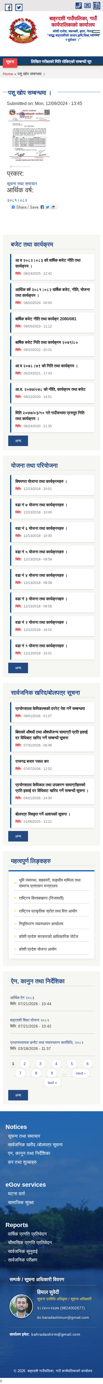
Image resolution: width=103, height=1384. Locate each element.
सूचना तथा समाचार (22, 183)
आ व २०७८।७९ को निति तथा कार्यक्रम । (46, 365)
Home (8, 74)
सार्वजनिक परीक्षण (22, 1260)
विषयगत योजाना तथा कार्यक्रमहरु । (41, 481)
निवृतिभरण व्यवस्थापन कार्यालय (41, 923)
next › (81, 1073)
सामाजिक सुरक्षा (21, 1202)
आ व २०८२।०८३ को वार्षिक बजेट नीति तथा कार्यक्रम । (47, 263)
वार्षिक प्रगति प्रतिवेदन (27, 1234)
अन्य (18, 441)
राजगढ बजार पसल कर (32, 761)
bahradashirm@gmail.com (55, 1334)
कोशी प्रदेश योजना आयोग (38, 949)
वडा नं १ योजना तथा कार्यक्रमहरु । (41, 645)
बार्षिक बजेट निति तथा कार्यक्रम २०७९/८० (46, 342)
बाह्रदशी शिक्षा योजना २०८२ (29, 1020)
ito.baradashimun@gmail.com (63, 1317)
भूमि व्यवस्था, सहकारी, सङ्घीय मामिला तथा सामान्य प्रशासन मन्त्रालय (49, 883)
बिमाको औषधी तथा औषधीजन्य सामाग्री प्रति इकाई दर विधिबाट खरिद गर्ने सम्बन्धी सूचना (51, 735)
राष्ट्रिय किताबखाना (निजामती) (41, 898)
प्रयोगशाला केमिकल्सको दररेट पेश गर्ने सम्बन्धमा (50, 708)
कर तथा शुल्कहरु (22, 1162)
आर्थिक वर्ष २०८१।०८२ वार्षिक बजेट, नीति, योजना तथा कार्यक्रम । (52, 292)
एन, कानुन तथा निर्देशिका (29, 1153)
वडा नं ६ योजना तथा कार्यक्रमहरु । (41, 528)
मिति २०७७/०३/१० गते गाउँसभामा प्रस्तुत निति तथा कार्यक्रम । (49, 415)
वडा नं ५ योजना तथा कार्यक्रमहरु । (41, 551)
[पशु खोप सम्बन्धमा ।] (29, 138)
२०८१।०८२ (17, 200)
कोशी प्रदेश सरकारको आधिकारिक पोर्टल (48, 936)
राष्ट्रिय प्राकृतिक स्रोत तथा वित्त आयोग (48, 911)
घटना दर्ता (16, 1193)
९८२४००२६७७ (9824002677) (61, 1308)
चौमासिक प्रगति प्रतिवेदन (30, 1242)
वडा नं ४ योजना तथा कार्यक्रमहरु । (41, 575)
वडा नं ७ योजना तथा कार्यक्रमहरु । (41, 504)
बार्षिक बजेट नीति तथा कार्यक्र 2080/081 (45, 318)
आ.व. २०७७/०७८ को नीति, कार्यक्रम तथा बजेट (50, 389)
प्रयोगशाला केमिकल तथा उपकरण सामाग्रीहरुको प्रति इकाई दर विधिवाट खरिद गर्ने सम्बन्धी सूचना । (52, 787)
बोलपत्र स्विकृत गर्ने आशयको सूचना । (43, 814)
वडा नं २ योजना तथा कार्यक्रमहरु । (41, 622)
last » (52, 1082)
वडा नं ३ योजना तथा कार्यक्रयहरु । (41, 598)
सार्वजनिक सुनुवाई (23, 1251)
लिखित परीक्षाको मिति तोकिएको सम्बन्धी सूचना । (59, 61)
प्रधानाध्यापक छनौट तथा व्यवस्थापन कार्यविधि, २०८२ (46, 1042)
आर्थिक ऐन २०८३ (22, 997)
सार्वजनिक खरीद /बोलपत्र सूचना (35, 1144)
